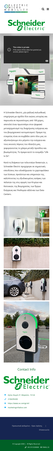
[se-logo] (26, 20)
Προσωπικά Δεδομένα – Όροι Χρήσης (27, 426)
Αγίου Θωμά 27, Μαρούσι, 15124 (21, 395)
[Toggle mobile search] (43, 9)
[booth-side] (26, 66)
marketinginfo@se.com (17, 407)
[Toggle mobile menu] (48, 9)
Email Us (45, 447)
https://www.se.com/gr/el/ (18, 403)
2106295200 (13, 399)
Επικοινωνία (44, 430)
